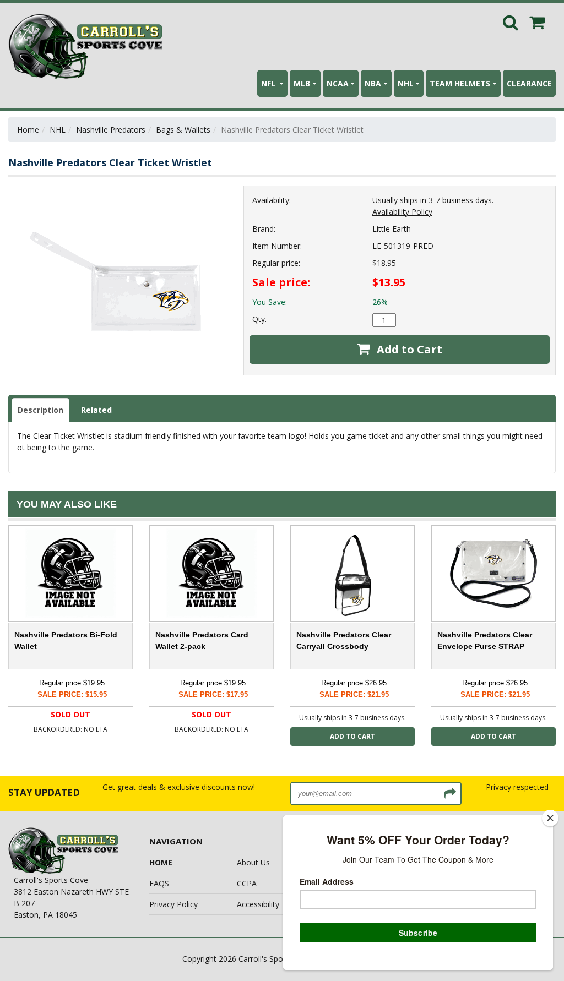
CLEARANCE (529, 83)
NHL (406, 83)
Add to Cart (408, 349)
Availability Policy (402, 211)
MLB (302, 83)
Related (96, 410)
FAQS (159, 883)
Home (28, 129)
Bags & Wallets (183, 129)
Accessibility (258, 904)
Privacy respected (517, 787)
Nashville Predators (110, 129)
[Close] (550, 818)
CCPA (247, 883)
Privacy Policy (173, 904)
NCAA (338, 83)
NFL (269, 83)
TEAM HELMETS (460, 83)
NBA (373, 83)
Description (40, 410)
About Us (253, 862)
